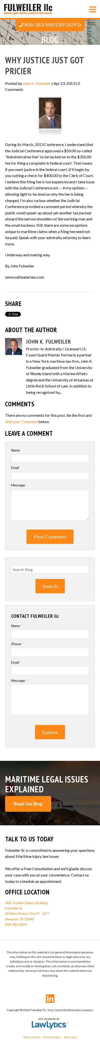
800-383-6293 (16, 924)
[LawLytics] (50, 1023)
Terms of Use (32, 1037)
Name (15, 450)
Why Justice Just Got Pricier (44, 65)
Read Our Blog (28, 803)
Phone (17, 644)
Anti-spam (70, 1037)
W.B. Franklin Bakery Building (26, 903)
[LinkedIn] (50, 998)
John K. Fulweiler (37, 83)
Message (18, 485)
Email (15, 468)
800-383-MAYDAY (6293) (53, 24)
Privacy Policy (52, 1037)
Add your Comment (21, 421)
